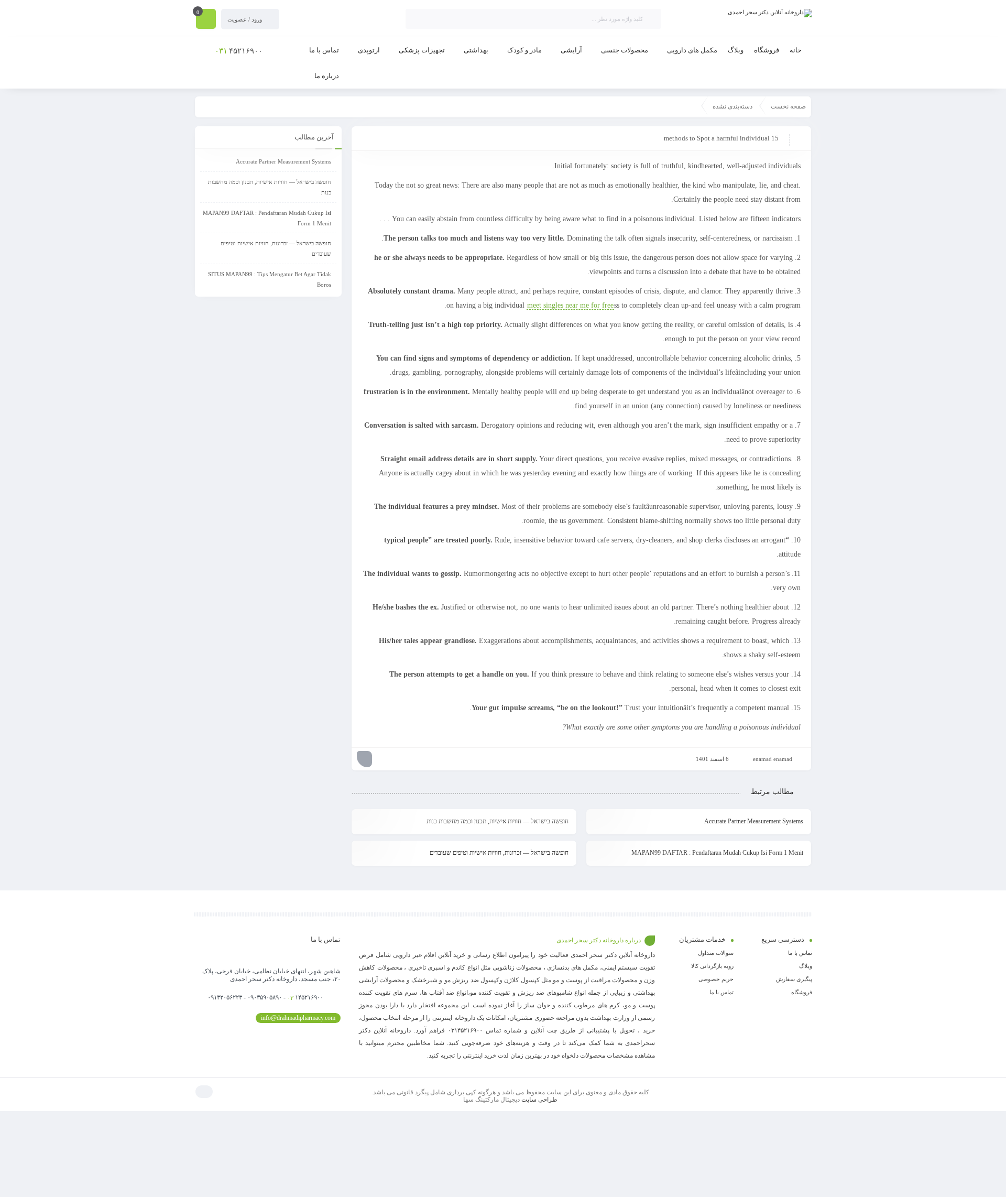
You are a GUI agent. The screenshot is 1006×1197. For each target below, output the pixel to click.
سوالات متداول (716, 953)
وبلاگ (805, 966)
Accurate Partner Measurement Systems (753, 821)
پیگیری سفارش (794, 979)
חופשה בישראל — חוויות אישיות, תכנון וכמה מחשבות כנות (497, 821)
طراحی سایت (539, 1099)
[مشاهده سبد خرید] (206, 20)
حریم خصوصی (716, 979)
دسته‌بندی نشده (732, 106)
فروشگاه (801, 992)
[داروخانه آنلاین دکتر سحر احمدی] (770, 13)
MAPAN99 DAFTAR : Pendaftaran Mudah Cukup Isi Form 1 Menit (717, 852)
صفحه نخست (788, 106)
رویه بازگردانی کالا (712, 966)
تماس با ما (800, 953)
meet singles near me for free (570, 305)
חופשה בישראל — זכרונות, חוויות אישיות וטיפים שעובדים (499, 852)
